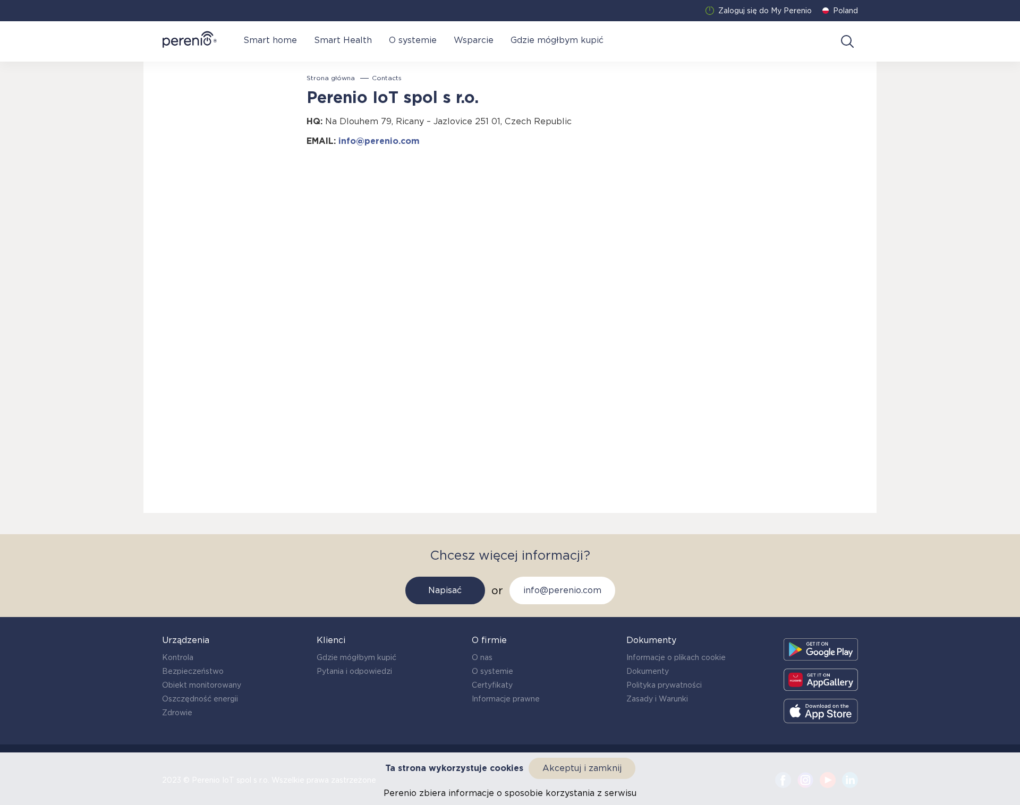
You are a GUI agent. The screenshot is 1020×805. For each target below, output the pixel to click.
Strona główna (331, 78)
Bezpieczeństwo (193, 671)
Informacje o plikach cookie (676, 657)
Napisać (445, 590)
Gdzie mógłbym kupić (557, 40)
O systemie (413, 40)
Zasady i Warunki (657, 699)
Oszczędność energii (200, 699)
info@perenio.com (379, 141)
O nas (482, 657)
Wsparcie (474, 40)
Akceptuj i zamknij (582, 768)
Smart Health (343, 40)
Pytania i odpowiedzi (354, 671)
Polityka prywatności (664, 685)
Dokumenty (647, 671)
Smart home (270, 40)
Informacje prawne (506, 699)
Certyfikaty (492, 685)
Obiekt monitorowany (201, 685)
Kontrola (177, 657)
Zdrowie (177, 712)
